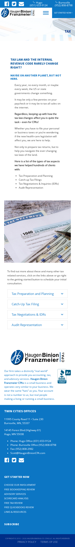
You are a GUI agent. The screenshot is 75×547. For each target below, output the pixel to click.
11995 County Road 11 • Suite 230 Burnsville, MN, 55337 (23, 421)
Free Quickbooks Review (19, 507)
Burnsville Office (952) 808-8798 (38, 445)
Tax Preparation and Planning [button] (33, 294)
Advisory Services (15, 493)
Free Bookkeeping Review (19, 489)
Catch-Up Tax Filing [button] (25, 304)
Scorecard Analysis (16, 498)
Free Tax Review (13, 502)
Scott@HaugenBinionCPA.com (27, 453)
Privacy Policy (27, 542)
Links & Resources (15, 511)
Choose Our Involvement (20, 484)
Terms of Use (49, 542)
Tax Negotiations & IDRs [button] (29, 314)
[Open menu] (46, 12)
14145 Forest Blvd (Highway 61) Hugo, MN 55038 (22, 432)
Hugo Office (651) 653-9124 (35, 441)
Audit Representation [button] (27, 325)
